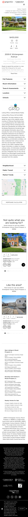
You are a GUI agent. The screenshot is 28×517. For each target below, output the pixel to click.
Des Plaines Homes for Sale (12, 407)
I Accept (21, 508)
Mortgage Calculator (14, 202)
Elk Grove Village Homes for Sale (13, 410)
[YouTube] (20, 498)
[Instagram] (16, 498)
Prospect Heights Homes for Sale (13, 403)
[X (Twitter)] (12, 498)
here (16, 515)
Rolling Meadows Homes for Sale (13, 409)
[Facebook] (8, 498)
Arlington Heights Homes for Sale (13, 405)
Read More (14, 73)
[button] (14, 187)
